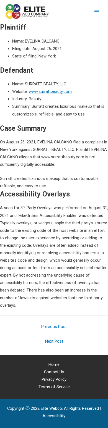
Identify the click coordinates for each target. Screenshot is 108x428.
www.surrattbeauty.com (50, 91)
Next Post (54, 341)
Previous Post (54, 326)
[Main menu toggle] (96, 11)
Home (54, 364)
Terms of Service (54, 386)
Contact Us (54, 371)
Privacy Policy (54, 379)
